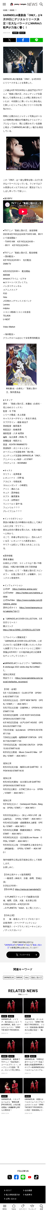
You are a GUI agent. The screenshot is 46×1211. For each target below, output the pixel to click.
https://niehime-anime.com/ (24, 589)
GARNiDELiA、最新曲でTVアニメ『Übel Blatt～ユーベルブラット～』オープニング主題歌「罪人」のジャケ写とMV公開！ (11, 1064)
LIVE (26, 1056)
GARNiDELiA (10, 945)
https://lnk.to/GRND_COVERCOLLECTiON (21, 630)
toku (28, 945)
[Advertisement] (23, 1143)
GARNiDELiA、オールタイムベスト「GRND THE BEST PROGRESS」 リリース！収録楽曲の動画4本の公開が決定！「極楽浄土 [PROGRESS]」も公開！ (34, 1024)
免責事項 (28, 1195)
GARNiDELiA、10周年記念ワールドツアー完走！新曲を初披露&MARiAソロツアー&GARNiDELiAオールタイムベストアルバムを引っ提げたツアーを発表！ (35, 1064)
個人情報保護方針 (13, 1195)
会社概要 (28, 1190)
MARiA (20, 945)
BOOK (4, 1016)
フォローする (24, 955)
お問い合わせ (11, 1199)
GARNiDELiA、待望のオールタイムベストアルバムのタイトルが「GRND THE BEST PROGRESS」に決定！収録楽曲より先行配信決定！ (34, 1104)
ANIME (12, 10)
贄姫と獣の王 (36, 978)
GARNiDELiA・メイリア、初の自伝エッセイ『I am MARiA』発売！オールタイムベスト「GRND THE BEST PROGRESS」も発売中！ (11, 1024)
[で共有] (9, 40)
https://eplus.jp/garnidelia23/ (28, 889)
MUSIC (22, 33)
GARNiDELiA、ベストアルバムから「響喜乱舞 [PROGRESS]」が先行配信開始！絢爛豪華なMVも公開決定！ (10, 1104)
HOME (5, 10)
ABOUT (9, 1190)
